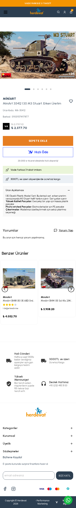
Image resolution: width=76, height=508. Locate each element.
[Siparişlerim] (64, 12)
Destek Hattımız (59, 382)
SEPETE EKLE (38, 140)
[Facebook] (5, 489)
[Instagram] (13, 489)
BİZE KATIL (65, 475)
